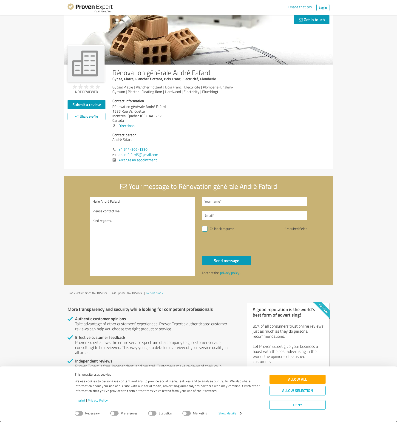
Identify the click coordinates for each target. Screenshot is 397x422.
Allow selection (297, 390)
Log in (323, 7)
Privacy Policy (98, 400)
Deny (297, 405)
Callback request (222, 228)
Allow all (297, 379)
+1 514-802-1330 (133, 149)
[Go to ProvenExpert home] (90, 8)
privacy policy (229, 272)
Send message (226, 260)
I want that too (300, 6)
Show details (227, 413)
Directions (126, 125)
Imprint (80, 400)
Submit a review (86, 105)
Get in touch (314, 20)
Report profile (155, 293)
